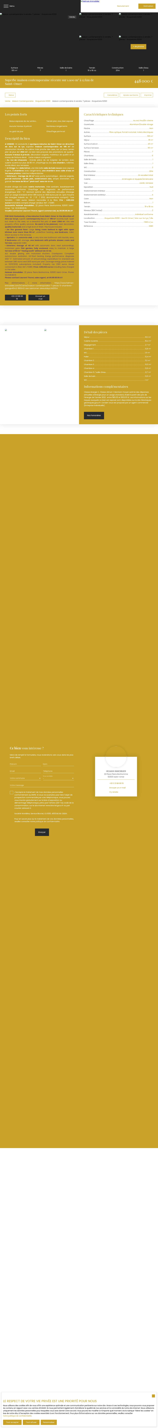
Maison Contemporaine (22, 101)
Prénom (13, 764)
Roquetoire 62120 (42, 101)
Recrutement (123, 6)
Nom (45, 764)
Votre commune (17, 778)
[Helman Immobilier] (94, 6)
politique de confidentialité (47, 821)
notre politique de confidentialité (17, 1416)
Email (12, 771)
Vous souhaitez (48, 776)
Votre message (17, 785)
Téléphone (47, 771)
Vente (7, 101)
